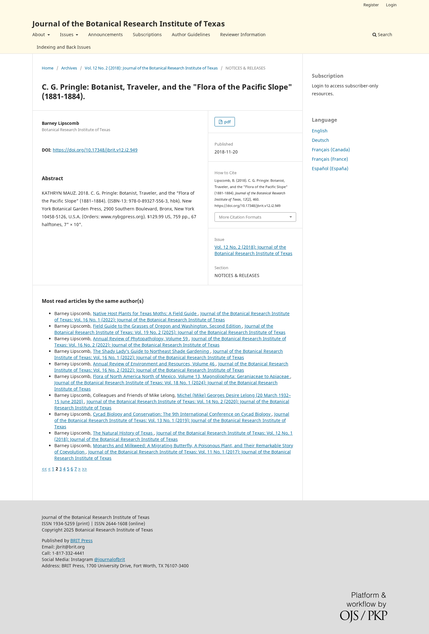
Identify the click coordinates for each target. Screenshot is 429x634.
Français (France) (330, 159)
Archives (69, 68)
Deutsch (320, 140)
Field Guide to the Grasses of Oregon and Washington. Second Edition (167, 326)
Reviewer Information (243, 34)
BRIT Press (81, 540)
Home (47, 68)
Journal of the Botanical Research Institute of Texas (128, 23)
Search (384, 34)
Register (371, 5)
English (320, 131)
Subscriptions (147, 34)
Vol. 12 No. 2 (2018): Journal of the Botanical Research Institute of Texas (151, 68)
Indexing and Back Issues (64, 47)
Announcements (105, 34)
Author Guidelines (191, 34)
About (39, 34)
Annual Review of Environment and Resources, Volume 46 (154, 364)
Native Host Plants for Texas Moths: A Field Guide (145, 313)
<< (44, 469)
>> (84, 469)
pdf (227, 122)
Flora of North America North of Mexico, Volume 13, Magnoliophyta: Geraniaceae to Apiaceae (191, 376)
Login (391, 5)
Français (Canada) (331, 150)
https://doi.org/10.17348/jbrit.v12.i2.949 (95, 150)
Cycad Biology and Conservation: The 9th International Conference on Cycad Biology (182, 414)
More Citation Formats (240, 217)
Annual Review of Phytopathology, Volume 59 (141, 339)
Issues (67, 34)
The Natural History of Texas (123, 433)
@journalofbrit (109, 559)
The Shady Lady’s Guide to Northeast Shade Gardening (151, 351)
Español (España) (330, 168)
